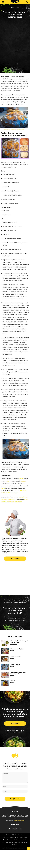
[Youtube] (20, 829)
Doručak (12, 658)
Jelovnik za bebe (14, 644)
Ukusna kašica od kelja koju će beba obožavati (19, 641)
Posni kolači (11, 834)
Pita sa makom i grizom (17, 649)
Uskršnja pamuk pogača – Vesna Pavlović (18, 673)
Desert (12, 650)
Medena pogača (15, 664)
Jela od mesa (17, 842)
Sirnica (12, 680)
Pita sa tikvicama (15, 656)
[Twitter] (16, 829)
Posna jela (5, 834)
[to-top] (28, 847)
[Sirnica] (5, 685)
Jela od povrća (9, 842)
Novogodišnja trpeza (8, 839)
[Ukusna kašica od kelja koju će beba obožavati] (5, 643)
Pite (26, 839)
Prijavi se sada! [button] (15, 558)
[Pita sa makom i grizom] (5, 651)
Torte (3, 842)
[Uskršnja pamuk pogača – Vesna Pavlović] (5, 675)
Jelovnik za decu (23, 837)
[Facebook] (9, 829)
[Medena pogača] (5, 669)
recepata (23, 481)
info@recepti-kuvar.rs (19, 820)
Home (12, 7)
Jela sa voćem (24, 842)
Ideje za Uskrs (6, 837)
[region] (15, 45)
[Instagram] (13, 829)
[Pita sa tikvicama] (5, 661)
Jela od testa (15, 844)
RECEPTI (8, 481)
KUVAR (3, 488)
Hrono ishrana (24, 834)
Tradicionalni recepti (19, 839)
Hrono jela (17, 834)
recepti (21, 478)
